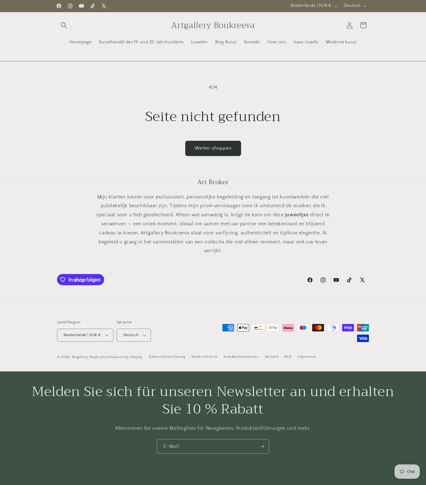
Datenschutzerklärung (167, 357)
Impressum (307, 357)
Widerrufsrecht (204, 357)
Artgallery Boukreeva (90, 357)
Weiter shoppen (213, 148)
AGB (287, 357)
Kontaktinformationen (241, 357)
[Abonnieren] (262, 446)
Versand (271, 357)
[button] (64, 25)
